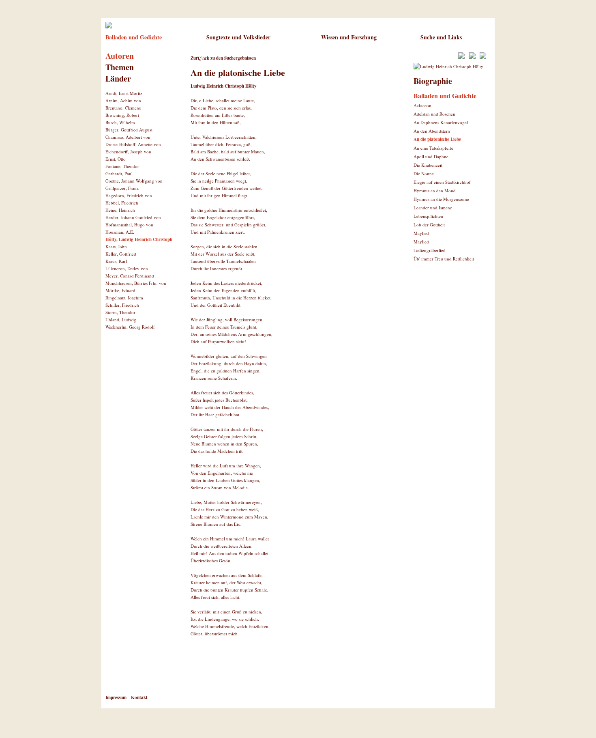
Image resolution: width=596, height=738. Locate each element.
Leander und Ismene (433, 207)
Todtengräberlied (430, 250)
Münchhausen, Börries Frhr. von (135, 283)
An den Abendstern (432, 131)
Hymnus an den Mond (435, 190)
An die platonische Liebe (437, 139)
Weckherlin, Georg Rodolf (130, 327)
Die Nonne (424, 173)
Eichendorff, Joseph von (128, 151)
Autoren (119, 56)
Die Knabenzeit (428, 165)
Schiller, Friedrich (122, 305)
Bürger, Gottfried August (128, 130)
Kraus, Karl (116, 261)
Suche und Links (441, 37)
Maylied (421, 233)
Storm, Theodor (120, 312)
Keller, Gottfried (120, 254)
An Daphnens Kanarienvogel (441, 122)
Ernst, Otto (115, 159)
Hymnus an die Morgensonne (441, 199)
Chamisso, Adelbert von (127, 137)
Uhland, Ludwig (120, 319)
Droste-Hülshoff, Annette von (133, 144)
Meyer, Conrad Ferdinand (129, 276)
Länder (118, 78)
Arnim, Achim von (123, 100)
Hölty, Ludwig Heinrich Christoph (138, 239)
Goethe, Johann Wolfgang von (134, 181)
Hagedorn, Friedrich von (128, 195)
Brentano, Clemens (123, 108)
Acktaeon (422, 105)
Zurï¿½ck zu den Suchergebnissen (223, 58)
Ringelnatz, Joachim (124, 298)
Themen (119, 67)
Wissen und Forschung (349, 37)
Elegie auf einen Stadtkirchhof (442, 182)
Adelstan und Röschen (434, 114)
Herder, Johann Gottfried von (133, 217)
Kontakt (139, 697)
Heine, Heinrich (120, 210)
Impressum (115, 697)
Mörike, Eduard (120, 290)
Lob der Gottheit (429, 225)
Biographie (433, 81)
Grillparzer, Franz (122, 188)
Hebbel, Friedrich (121, 203)
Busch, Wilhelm (120, 122)
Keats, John (116, 246)
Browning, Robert (122, 115)
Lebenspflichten (428, 216)
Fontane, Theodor (122, 166)
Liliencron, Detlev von (126, 268)
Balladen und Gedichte (133, 37)
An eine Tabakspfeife (433, 148)
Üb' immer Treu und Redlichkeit (444, 259)
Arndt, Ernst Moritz (123, 93)
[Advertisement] (285, 671)
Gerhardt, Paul (119, 173)
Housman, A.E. (119, 232)
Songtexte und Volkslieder (238, 37)
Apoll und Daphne (431, 156)
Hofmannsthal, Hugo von (129, 225)
